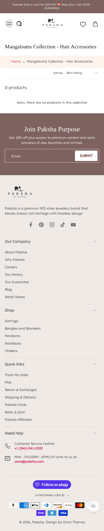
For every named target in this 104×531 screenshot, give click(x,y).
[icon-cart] (94, 23)
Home (16, 61)
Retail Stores (15, 297)
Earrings (11, 321)
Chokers (11, 351)
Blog (8, 289)
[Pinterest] (41, 224)
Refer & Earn (15, 412)
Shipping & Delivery (20, 397)
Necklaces (13, 343)
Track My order (17, 375)
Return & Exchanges (21, 390)
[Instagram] (52, 224)
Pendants (12, 336)
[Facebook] (30, 224)
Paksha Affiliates (18, 419)
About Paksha (16, 252)
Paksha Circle (15, 405)
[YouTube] (73, 224)
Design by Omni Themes (65, 522)
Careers (11, 267)
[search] (19, 23)
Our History (14, 274)
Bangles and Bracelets (23, 328)
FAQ (8, 382)
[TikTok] (62, 224)
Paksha (38, 522)
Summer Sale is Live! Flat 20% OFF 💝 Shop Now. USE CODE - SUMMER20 (52, 6)
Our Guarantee (17, 282)
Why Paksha (15, 259)
